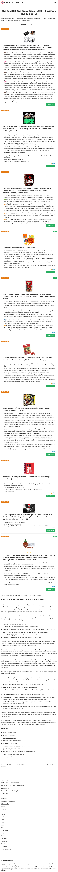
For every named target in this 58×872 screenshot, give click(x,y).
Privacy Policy (5, 804)
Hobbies (4, 838)
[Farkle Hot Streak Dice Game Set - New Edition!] (29, 239)
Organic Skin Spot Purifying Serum (11, 791)
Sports (3, 836)
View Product (50, 104)
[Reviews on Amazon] (29, 553)
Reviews (3, 817)
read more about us (29, 724)
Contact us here (11, 724)
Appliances (4, 830)
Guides (3, 825)
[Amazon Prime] (53, 163)
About (3, 806)
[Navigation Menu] (55, 2)
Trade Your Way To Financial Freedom (12, 785)
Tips (3, 833)
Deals (2, 822)
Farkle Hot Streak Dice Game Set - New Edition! (19, 248)
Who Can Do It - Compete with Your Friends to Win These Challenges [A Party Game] (27, 478)
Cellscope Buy (5, 793)
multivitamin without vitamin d (10, 783)
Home (3, 814)
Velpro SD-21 (5, 788)
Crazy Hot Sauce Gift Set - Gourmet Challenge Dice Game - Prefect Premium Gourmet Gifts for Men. (26, 409)
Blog (2, 820)
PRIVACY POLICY (6, 849)
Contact (3, 809)
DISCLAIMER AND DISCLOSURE (10, 852)
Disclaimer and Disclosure (8, 801)
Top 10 (3, 828)
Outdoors (4, 841)
